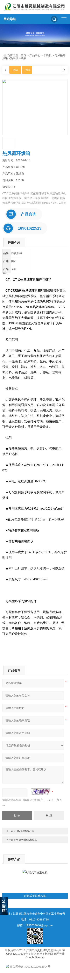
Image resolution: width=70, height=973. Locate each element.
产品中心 (34, 55)
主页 (23, 55)
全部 (15, 69)
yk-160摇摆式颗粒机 (26, 839)
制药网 (49, 953)
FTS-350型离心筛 (25, 831)
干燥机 (47, 55)
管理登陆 (59, 953)
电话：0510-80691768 (35, 919)
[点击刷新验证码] (40, 791)
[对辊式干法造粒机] (34, 881)
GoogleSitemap (35, 957)
